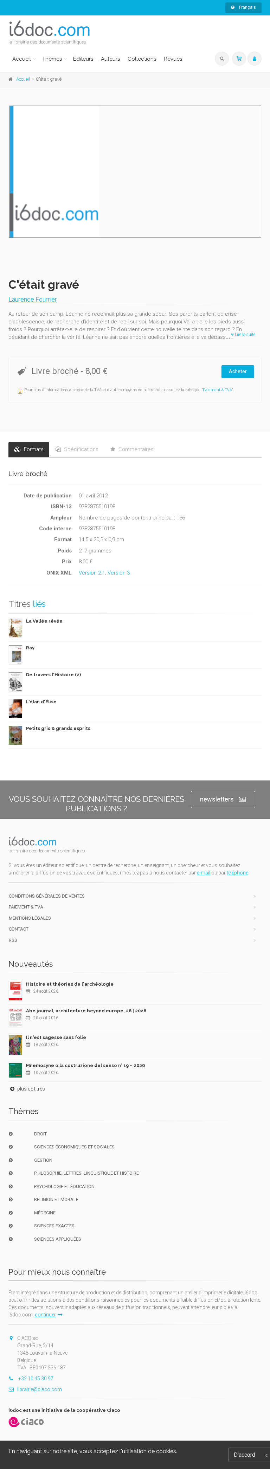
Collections (142, 59)
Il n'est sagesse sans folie (56, 1037)
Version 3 (119, 573)
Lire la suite (244, 334)
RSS (13, 940)
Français (247, 7)
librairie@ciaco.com (39, 1389)
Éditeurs (83, 59)
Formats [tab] (33, 449)
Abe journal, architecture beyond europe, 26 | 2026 (86, 1010)
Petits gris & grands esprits (58, 728)
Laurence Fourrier (32, 299)
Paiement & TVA (217, 390)
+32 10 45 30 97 (35, 1378)
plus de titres (30, 1089)
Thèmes (52, 59)
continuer (45, 1314)
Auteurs (110, 59)
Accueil (21, 59)
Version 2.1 (92, 573)
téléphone (237, 873)
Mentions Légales (30, 918)
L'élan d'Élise (41, 701)
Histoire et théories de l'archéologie (70, 984)
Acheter (238, 371)
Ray (30, 647)
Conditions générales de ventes (47, 896)
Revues (173, 59)
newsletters (217, 799)
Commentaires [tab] (135, 449)
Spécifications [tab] (80, 449)
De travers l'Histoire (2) (53, 674)
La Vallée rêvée (44, 621)
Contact (18, 929)
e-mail (203, 873)
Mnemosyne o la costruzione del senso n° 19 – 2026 (85, 1065)
